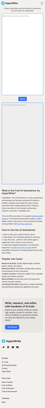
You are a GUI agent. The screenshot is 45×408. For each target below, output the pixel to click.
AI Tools (5, 362)
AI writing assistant (24, 224)
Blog (3, 402)
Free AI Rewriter (8, 388)
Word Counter (7, 382)
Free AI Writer (7, 385)
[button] (41, 3)
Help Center (6, 371)
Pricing (4, 368)
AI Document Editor (9, 365)
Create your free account (21, 248)
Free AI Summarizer (9, 391)
